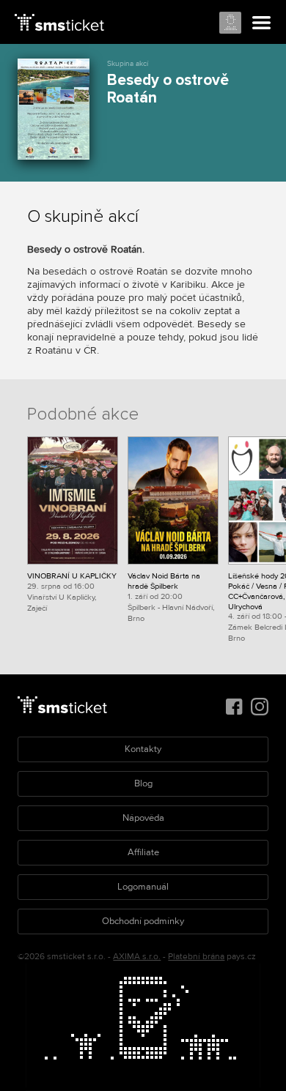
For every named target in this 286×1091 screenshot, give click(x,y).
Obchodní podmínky (143, 921)
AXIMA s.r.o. (137, 956)
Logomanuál (143, 887)
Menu (261, 23)
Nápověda (143, 818)
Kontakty (143, 749)
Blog (143, 783)
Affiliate (143, 852)
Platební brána (196, 956)
